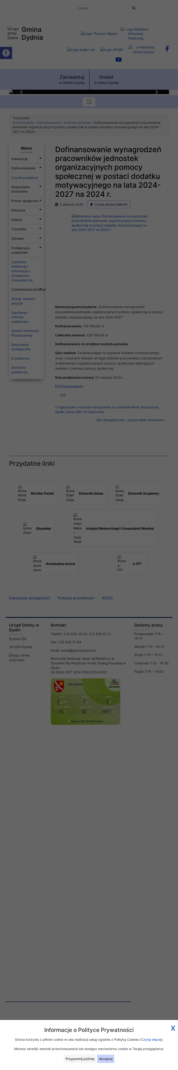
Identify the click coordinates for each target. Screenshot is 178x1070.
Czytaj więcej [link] (151, 1039)
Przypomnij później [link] (80, 1059)
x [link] (173, 1027)
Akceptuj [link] (105, 1059)
